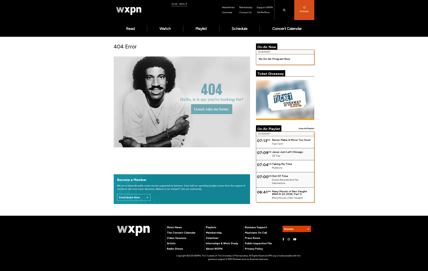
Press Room (252, 238)
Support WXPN (265, 7)
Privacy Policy (254, 248)
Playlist (201, 28)
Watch (165, 28)
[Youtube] (294, 239)
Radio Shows (175, 248)
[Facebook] (283, 239)
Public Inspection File (258, 243)
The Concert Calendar (181, 232)
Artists (171, 243)
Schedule (239, 28)
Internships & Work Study (222, 243)
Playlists (211, 227)
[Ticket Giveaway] (285, 100)
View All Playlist (306, 128)
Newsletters (228, 7)
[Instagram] (289, 239)
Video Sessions (176, 238)
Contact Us (245, 12)
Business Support (256, 227)
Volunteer (227, 12)
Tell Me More (263, 12)
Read (130, 28)
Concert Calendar (287, 28)
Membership (245, 7)
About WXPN (214, 248)
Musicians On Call (256, 232)
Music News (174, 227)
